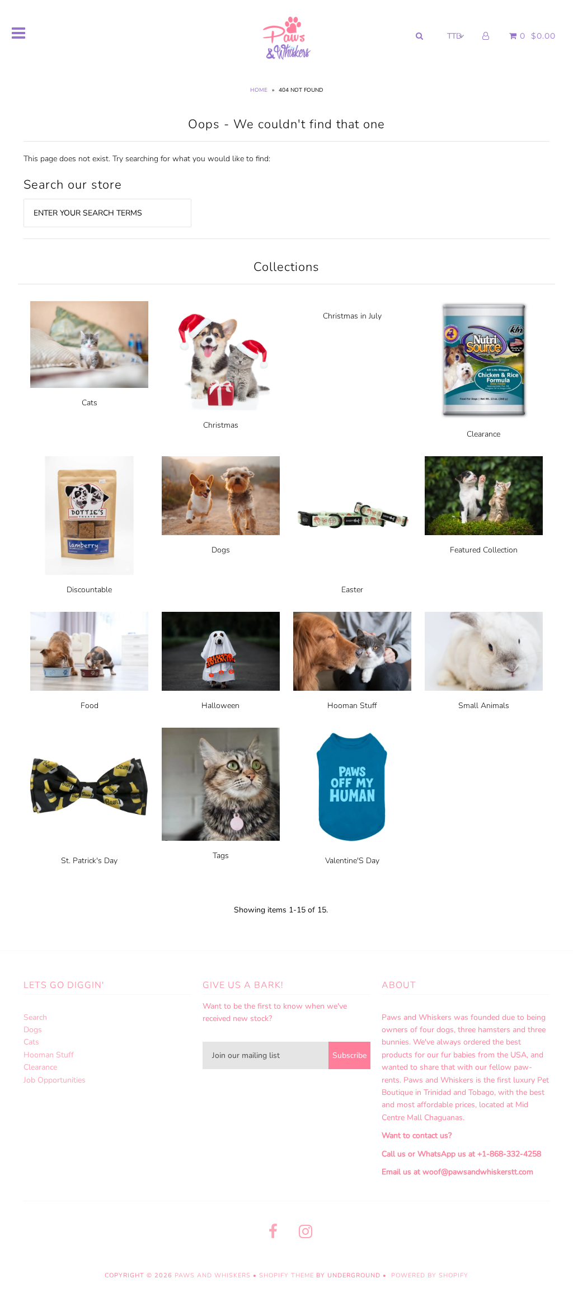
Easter (352, 589)
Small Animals (483, 705)
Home (258, 90)
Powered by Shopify (429, 1275)
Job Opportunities (55, 1080)
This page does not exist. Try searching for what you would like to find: (147, 158)
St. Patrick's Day (89, 860)
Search (35, 1017)
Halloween (220, 705)
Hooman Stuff (352, 705)
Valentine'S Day (352, 860)
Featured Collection (484, 550)
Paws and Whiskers (213, 1275)
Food (89, 705)
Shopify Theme (286, 1275)
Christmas (220, 425)
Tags (221, 855)
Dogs (221, 550)
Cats (89, 402)
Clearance (483, 434)
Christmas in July (352, 316)
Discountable (89, 589)
